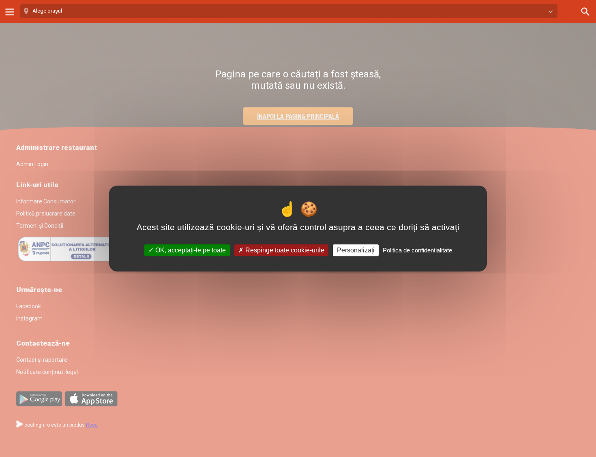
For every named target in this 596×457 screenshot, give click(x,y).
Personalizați (356, 250)
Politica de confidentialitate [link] (417, 250)
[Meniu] (9, 12)
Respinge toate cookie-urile (284, 250)
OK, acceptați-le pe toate (190, 250)
